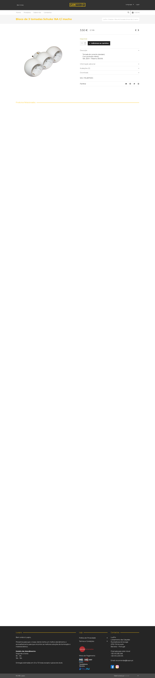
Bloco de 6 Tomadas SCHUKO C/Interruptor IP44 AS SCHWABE (42, 358)
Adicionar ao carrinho (100, 43)
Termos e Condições (86, 641)
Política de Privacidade (87, 638)
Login (138, 4)
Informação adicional (87, 64)
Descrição (83, 50)
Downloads (84, 73)
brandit (127, 676)
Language (129, 4)
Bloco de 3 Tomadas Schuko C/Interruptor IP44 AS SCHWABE (42, 230)
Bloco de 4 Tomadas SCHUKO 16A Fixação (34, 486)
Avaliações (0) (85, 68)
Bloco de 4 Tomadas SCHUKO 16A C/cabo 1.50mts (37, 614)
